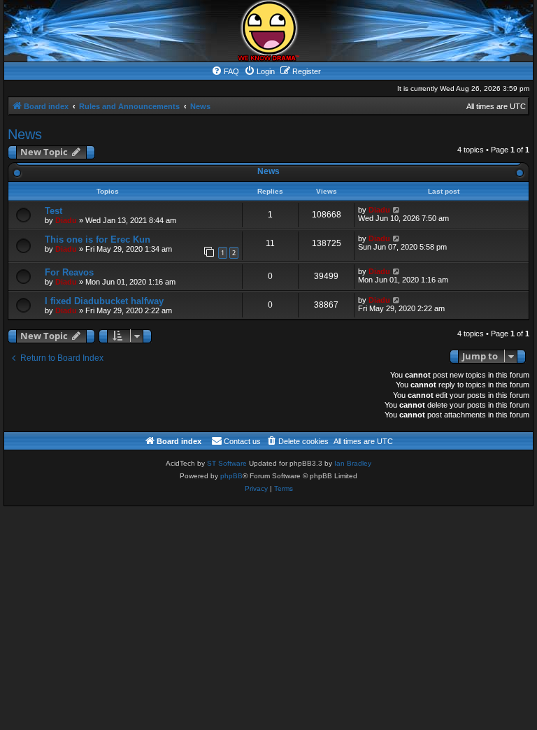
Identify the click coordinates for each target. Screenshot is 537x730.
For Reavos (69, 272)
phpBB (231, 476)
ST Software (227, 463)
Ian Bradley (352, 463)
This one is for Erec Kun (97, 239)
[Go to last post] (396, 210)
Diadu (66, 220)
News (25, 134)
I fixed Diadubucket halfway (104, 301)
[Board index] (268, 31)
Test (53, 211)
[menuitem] (225, 71)
